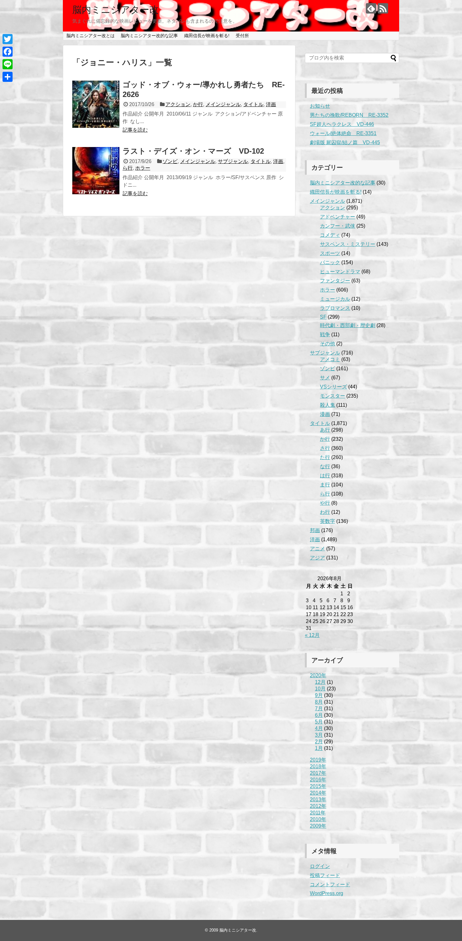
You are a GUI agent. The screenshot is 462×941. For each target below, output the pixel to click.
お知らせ (320, 106)
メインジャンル (223, 104)
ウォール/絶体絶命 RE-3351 (343, 133)
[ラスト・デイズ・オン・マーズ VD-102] (95, 170)
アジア (317, 557)
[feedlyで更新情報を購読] (371, 8)
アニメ (317, 548)
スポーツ (330, 253)
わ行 (325, 512)
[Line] (7, 64)
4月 (319, 728)
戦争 (325, 334)
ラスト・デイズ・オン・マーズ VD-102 (193, 151)
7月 (319, 708)
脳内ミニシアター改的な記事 (149, 35)
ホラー (142, 168)
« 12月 (312, 635)
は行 (325, 475)
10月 (320, 688)
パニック (330, 262)
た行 (325, 457)
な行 (325, 466)
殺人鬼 (327, 405)
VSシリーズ (333, 386)
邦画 (315, 530)
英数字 (327, 521)
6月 (319, 715)
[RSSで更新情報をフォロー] (383, 8)
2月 (319, 741)
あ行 (325, 430)
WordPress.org (326, 893)
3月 (319, 735)
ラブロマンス (335, 308)
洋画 (271, 104)
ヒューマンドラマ (340, 271)
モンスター (332, 396)
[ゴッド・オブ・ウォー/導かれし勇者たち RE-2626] (95, 104)
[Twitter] (7, 39)
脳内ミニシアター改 (115, 9)
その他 (327, 343)
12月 (320, 682)
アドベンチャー (337, 216)
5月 (319, 721)
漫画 (325, 414)
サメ (325, 377)
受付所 (242, 35)
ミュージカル (335, 299)
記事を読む (135, 130)
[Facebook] (7, 51)
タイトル (253, 104)
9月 (319, 695)
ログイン (320, 866)
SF (323, 317)
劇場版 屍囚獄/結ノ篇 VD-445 (345, 142)
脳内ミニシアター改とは (90, 35)
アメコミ (330, 359)
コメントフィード (330, 884)
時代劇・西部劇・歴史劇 (347, 325)
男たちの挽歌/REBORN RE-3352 (349, 115)
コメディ (330, 235)
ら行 (128, 168)
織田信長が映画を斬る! (206, 35)
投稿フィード (325, 875)
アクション (177, 104)
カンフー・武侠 (337, 226)
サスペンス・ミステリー (347, 244)
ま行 (325, 484)
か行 (198, 104)
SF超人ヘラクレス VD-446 (342, 124)
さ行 (325, 448)
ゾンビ (170, 161)
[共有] (7, 77)
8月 (319, 702)
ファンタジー (335, 280)
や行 (325, 503)
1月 (319, 748)
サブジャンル (233, 161)
